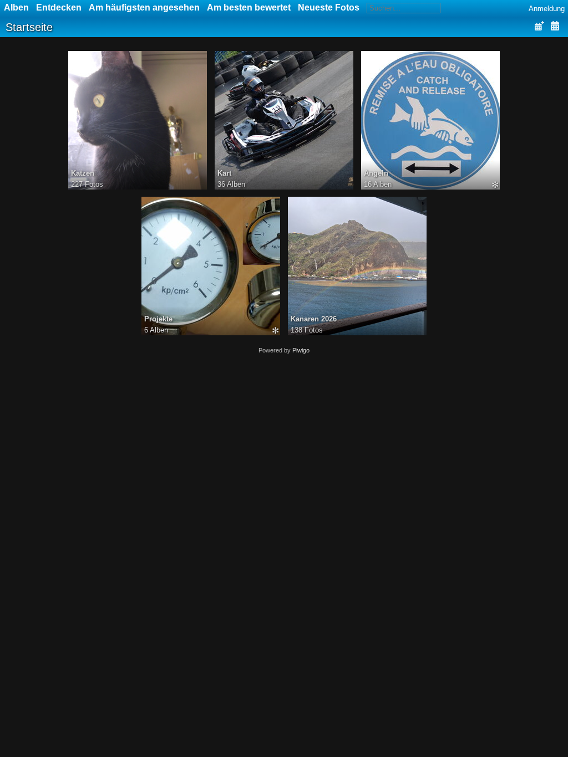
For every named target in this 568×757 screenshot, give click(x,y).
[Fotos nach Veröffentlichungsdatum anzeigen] (539, 26)
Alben (16, 7)
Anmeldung (547, 8)
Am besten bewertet (249, 7)
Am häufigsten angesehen (144, 7)
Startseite (29, 27)
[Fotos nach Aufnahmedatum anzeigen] (554, 26)
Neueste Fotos (328, 7)
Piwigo (301, 350)
